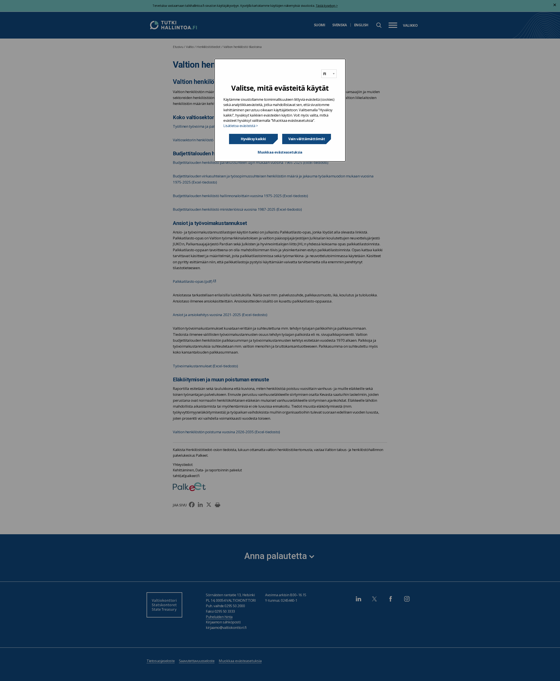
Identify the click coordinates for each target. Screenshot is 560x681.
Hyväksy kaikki (253, 138)
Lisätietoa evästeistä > (240, 125)
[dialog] (280, 110)
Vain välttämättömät (306, 138)
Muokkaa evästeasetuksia (280, 152)
